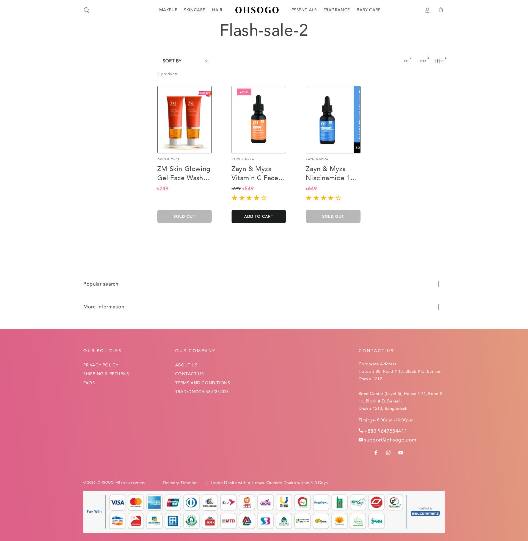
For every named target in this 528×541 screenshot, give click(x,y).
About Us (186, 365)
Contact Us (189, 374)
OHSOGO (106, 482)
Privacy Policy (100, 365)
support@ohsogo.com (390, 440)
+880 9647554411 (385, 431)
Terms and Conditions (202, 383)
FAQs (89, 383)
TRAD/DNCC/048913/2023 (202, 392)
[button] (86, 10)
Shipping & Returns (106, 374)
